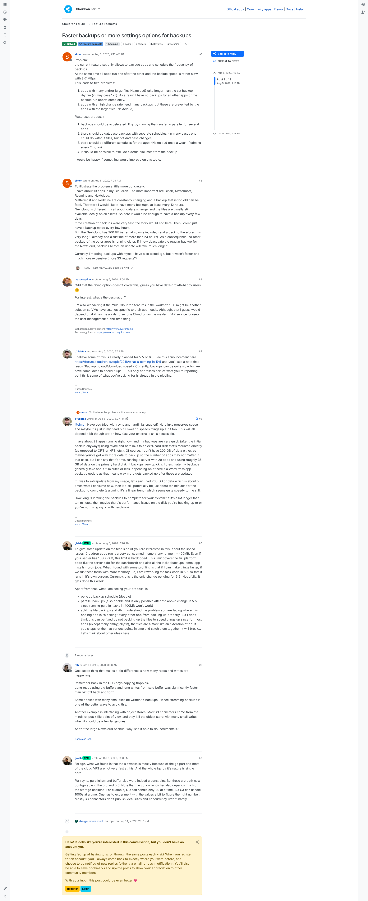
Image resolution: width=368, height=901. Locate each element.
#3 (200, 279)
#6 (200, 543)
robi (77, 664)
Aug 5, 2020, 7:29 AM (107, 180)
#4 (200, 351)
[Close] (197, 842)
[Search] (5, 43)
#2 (200, 180)
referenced (96, 821)
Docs (289, 9)
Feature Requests (92, 44)
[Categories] (5, 5)
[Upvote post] (193, 169)
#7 (200, 664)
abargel (83, 821)
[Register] (363, 12)
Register (72, 888)
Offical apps (235, 9)
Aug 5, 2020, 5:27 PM (111, 418)
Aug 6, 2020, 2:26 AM (116, 543)
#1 (201, 54)
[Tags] (5, 20)
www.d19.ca (81, 392)
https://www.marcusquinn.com (113, 332)
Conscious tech (83, 738)
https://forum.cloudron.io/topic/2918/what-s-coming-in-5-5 (118, 362)
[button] (5, 889)
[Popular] (5, 28)
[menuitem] (363, 5)
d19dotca (80, 351)
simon (78, 54)
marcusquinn (83, 279)
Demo (278, 9)
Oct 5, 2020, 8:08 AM (104, 664)
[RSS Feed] (186, 44)
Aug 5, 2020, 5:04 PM (116, 279)
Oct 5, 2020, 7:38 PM (115, 758)
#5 (200, 418)
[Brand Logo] (68, 9)
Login (85, 888)
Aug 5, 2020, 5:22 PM (111, 351)
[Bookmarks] (5, 35)
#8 (200, 758)
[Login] (363, 5)
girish (78, 543)
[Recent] (5, 12)
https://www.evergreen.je (119, 328)
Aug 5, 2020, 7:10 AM (107, 54)
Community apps (259, 9)
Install (300, 9)
